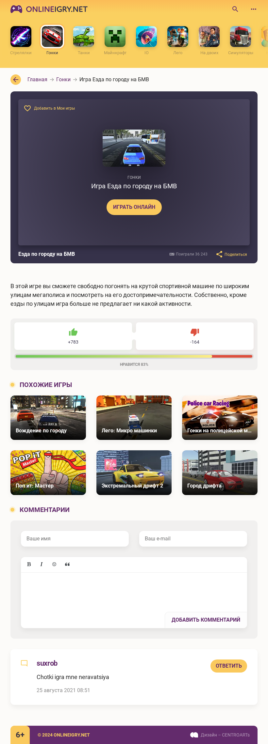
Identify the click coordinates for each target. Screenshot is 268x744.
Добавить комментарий (206, 620)
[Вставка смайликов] (54, 564)
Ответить (229, 666)
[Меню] (253, 9)
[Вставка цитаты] (67, 564)
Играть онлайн (134, 207)
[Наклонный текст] (41, 564)
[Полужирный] (28, 564)
